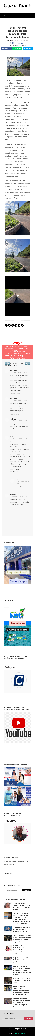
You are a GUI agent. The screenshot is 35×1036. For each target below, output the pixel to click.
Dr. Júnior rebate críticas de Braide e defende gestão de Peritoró (21, 960)
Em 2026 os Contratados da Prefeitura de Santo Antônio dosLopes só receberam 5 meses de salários (21, 950)
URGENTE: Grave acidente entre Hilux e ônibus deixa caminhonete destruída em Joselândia (22, 939)
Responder (12, 393)
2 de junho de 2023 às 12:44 (19, 496)
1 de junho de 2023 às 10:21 (19, 372)
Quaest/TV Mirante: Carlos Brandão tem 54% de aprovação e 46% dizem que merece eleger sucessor (22, 970)
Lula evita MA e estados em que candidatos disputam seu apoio (21, 929)
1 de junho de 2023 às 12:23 (19, 400)
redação (10, 41)
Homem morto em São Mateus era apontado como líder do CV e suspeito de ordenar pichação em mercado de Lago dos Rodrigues (22, 918)
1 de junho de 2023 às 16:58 (19, 439)
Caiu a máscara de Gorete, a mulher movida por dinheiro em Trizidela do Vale (21, 906)
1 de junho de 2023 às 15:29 (19, 421)
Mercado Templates (20, 1033)
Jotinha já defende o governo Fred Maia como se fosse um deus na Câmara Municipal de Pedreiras (21, 1003)
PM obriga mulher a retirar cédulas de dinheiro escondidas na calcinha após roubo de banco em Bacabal (21, 991)
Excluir (18, 393)
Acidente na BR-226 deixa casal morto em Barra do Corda (22, 980)
